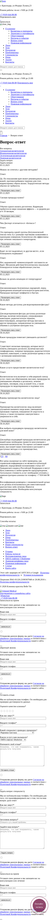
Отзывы (9, 551)
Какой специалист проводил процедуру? (18, 730)
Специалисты (11, 55)
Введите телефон (8, 619)
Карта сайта (10, 568)
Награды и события (20, 38)
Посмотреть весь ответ (10, 191)
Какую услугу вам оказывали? (14, 737)
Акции (8, 60)
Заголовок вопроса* (9, 819)
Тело (7, 48)
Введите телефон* (8, 723)
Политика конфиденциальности (14, 582)
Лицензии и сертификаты (22, 33)
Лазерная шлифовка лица (16, 561)
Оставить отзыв (7, 770)
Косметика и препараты (21, 31)
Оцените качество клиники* (13, 706)
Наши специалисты (14, 544)
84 (6, 456)
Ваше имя (4, 612)
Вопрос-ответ (17, 40)
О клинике (10, 29)
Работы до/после (12, 554)
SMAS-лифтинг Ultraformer (17, 559)
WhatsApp (5, 596)
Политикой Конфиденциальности (15, 641)
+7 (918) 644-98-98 (8, 15)
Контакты (9, 62)
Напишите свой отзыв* (10, 744)
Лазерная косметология (10, 158)
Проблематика (12, 52)
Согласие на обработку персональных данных (22, 637)
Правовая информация (21, 43)
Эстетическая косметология (12, 156)
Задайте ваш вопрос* (9, 827)
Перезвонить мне (8, 17)
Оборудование (17, 36)
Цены (8, 57)
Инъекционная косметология (13, 153)
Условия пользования (33, 575)
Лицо (7, 45)
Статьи (8, 566)
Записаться (5, 22)
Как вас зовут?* (7, 716)
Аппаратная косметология (12, 151)
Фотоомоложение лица (15, 556)
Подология (10, 50)
